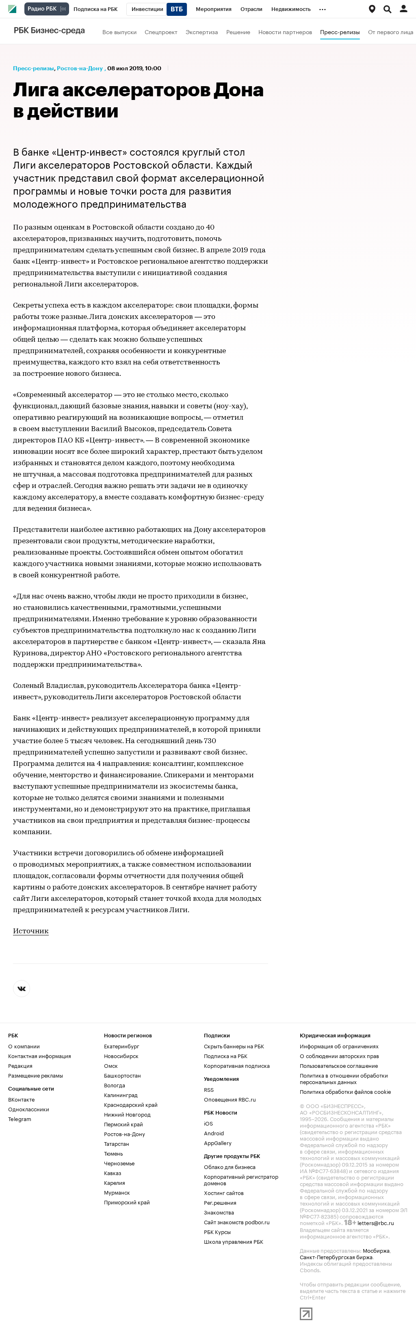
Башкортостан (122, 1075)
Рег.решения (220, 1202)
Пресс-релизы (340, 31)
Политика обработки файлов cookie (345, 1091)
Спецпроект (161, 31)
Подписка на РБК (225, 1055)
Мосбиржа (376, 1250)
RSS (209, 1089)
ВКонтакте (21, 1099)
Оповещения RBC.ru (230, 1099)
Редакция (20, 1065)
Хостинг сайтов (224, 1192)
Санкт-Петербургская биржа (336, 1256)
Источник (31, 931)
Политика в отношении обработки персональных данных (344, 1078)
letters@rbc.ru (376, 1222)
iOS (208, 1123)
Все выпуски (119, 31)
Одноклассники (28, 1108)
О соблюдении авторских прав (339, 1055)
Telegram (19, 1118)
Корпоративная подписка (237, 1065)
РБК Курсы (217, 1231)
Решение (238, 31)
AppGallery (218, 1142)
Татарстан (116, 1143)
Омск (111, 1065)
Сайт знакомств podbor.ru (237, 1221)
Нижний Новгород (127, 1114)
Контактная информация (39, 1055)
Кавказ (112, 1172)
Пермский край (123, 1123)
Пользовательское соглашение (339, 1065)
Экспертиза (202, 31)
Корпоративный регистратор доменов (241, 1179)
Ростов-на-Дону (80, 68)
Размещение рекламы (35, 1075)
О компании (24, 1045)
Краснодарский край (131, 1104)
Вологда (114, 1084)
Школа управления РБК (233, 1241)
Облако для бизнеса (230, 1166)
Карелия (114, 1182)
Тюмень (113, 1153)
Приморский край (127, 1201)
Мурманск (117, 1192)
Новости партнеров (285, 31)
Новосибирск (121, 1055)
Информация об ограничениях (339, 1045)
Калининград (121, 1094)
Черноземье (119, 1162)
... (322, 8)
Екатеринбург (121, 1045)
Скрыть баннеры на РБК (234, 1045)
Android (214, 1132)
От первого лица (391, 31)
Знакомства (219, 1212)
